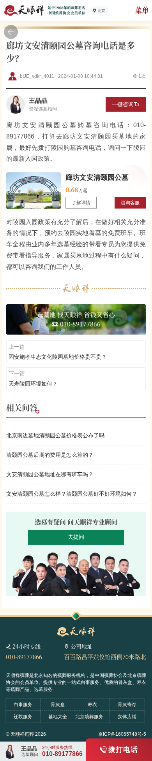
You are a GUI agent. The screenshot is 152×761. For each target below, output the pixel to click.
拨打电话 (123, 750)
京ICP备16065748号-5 (122, 734)
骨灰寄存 (127, 704)
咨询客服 (130, 202)
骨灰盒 (58, 704)
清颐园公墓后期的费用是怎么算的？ (50, 455)
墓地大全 (57, 716)
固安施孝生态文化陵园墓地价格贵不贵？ (58, 357)
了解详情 (81, 202)
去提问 (76, 537)
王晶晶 (38, 100)
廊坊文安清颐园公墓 (97, 177)
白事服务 (23, 704)
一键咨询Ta (126, 104)
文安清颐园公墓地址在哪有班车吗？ (50, 474)
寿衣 (92, 704)
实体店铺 (127, 716)
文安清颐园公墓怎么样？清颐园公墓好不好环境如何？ (71, 494)
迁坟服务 (23, 716)
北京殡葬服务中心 (92, 716)
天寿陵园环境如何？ (33, 383)
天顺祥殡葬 (22, 734)
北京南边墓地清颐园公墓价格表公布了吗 (55, 435)
